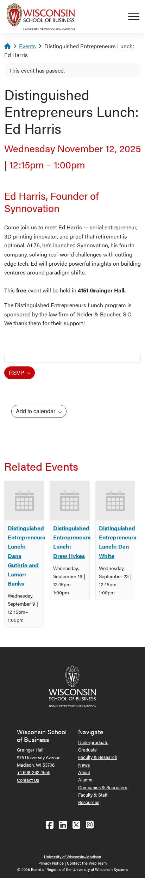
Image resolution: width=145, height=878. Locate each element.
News (84, 764)
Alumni (85, 779)
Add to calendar (36, 411)
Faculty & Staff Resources (92, 798)
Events (27, 46)
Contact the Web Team (87, 863)
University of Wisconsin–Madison (72, 856)
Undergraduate (93, 742)
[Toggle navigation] (136, 16)
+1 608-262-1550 (33, 772)
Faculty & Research (97, 757)
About (84, 772)
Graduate (87, 749)
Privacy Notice (51, 863)
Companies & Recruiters (102, 787)
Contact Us (28, 780)
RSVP (17, 373)
